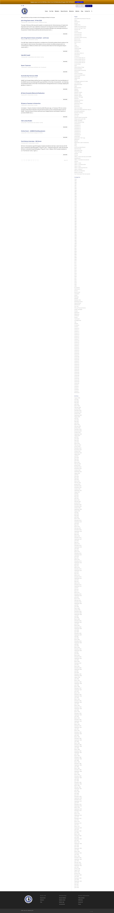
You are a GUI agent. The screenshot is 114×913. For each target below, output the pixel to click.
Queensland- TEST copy (79, 138)
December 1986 (77, 757)
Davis (75, 65)
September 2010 (78, 595)
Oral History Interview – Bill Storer (31, 141)
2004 (75, 251)
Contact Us (76, 56)
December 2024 (77, 429)
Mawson (76, 89)
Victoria (76, 155)
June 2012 (76, 580)
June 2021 (76, 495)
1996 (75, 238)
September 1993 (78, 715)
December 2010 (77, 594)
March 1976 (77, 807)
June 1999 (76, 678)
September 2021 (78, 490)
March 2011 (77, 592)
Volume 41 (76, 377)
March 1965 (77, 851)
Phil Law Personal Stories (80, 308)
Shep (37, 39)
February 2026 (77, 407)
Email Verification (78, 68)
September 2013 (78, 570)
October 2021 (77, 489)
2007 (75, 256)
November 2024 (78, 431)
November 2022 (78, 468)
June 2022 (76, 476)
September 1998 (78, 683)
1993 (75, 234)
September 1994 (78, 708)
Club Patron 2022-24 (79, 53)
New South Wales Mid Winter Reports (82, 109)
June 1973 (76, 817)
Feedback (76, 72)
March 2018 (77, 536)
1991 (75, 231)
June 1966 (76, 845)
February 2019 (77, 528)
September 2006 (78, 628)
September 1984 (78, 771)
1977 (75, 210)
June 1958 (76, 879)
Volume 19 (76, 342)
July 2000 (76, 671)
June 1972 (76, 820)
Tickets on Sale (107, 23)
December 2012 (77, 576)
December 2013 (77, 569)
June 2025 (76, 420)
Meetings (76, 90)
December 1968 (77, 835)
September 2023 (78, 452)
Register (76, 141)
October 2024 (77, 432)
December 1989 (77, 738)
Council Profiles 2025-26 (79, 62)
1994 (75, 235)
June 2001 (76, 664)
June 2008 (76, 617)
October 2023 (77, 451)
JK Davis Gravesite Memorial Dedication (33, 93)
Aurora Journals (78, 34)
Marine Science (77, 87)
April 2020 (76, 517)
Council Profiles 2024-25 (79, 61)
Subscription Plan (78, 150)
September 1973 (78, 815)
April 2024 (76, 442)
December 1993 (77, 713)
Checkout (76, 46)
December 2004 (77, 641)
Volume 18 (76, 341)
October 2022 (77, 470)
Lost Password (77, 83)
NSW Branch (36, 67)
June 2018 (76, 533)
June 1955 (76, 882)
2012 (75, 264)
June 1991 (76, 729)
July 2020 (76, 512)
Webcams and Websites (79, 170)
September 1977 (78, 801)
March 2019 (77, 526)
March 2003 (77, 655)
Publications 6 (77, 131)
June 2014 (76, 564)
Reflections (76, 139)
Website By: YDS (30, 910)
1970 (75, 199)
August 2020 (77, 511)
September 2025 (78, 415)
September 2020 (78, 509)
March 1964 (77, 856)
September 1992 (78, 721)
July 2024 (76, 437)
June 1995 (76, 704)
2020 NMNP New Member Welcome (82, 18)
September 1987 (78, 752)
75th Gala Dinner (108, 13)
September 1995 (78, 702)
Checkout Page (77, 48)
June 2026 (76, 401)
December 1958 (77, 878)
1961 (75, 185)
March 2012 (77, 583)
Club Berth (76, 50)
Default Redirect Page (79, 67)
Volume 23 (76, 348)
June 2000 (76, 672)
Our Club (76, 116)
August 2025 (77, 416)
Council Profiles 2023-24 (79, 59)
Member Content (78, 92)
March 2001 (77, 666)
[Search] (92, 11)
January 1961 (77, 873)
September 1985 (78, 765)
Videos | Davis (77, 166)
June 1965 (76, 849)
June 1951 (76, 886)
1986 (75, 223)
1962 (75, 187)
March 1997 (77, 693)
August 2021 (77, 492)
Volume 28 (76, 356)
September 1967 (78, 838)
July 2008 (76, 616)
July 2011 (76, 587)
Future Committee (78, 73)
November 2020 (78, 506)
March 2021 (77, 500)
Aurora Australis (78, 32)
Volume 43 (76, 380)
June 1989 (76, 741)
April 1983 (76, 780)
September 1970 (78, 828)
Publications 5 (77, 130)
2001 (75, 246)
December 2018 (77, 529)
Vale (35, 57)
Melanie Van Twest (43, 22)
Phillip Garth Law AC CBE (79, 119)
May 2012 (76, 581)
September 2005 (78, 635)
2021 (75, 278)
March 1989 (77, 743)
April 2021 (76, 498)
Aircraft (76, 23)
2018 (75, 273)
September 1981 (78, 788)
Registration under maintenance (81, 142)
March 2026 (77, 405)
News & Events (31, 22)
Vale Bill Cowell (25, 55)
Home (75, 79)
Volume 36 (76, 369)
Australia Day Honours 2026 (29, 76)
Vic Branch (36, 22)
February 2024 (77, 445)
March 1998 (77, 686)
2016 (75, 270)
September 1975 (78, 809)
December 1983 (77, 776)
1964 (75, 190)
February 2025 (77, 426)
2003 (75, 249)
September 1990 (78, 733)
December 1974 (77, 810)
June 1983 (76, 779)
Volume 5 (76, 384)
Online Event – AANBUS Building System (33, 131)
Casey (75, 45)
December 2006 (77, 627)
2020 (75, 276)
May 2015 (76, 558)
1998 (75, 242)
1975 (75, 207)
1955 (75, 180)
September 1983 (78, 777)
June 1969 (76, 832)
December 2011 (77, 584)
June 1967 (76, 840)
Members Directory (78, 100)
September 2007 (78, 622)
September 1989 (78, 740)
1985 (75, 221)
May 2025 (76, 421)
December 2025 (77, 410)
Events (75, 295)
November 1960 (78, 875)
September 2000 (78, 669)
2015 (75, 268)
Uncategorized (36, 132)
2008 (75, 257)
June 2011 (76, 589)
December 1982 (77, 782)
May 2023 (76, 459)
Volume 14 (76, 334)
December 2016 (77, 545)
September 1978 (78, 798)
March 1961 (77, 871)
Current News (77, 64)
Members (76, 98)
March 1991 (77, 730)
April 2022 (76, 479)
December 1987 (77, 751)
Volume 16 (76, 337)
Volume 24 (76, 350)
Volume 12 (76, 331)
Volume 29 (76, 358)
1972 (75, 202)
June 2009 (76, 606)
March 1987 (77, 755)
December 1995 (77, 700)
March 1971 (77, 826)
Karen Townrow (26, 65)
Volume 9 (76, 391)
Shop (75, 145)
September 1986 (78, 759)
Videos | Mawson (78, 169)
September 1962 (78, 865)
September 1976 (78, 806)
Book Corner (77, 39)
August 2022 (77, 473)
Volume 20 (76, 344)
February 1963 (77, 862)
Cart (75, 43)
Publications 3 (77, 127)
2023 (75, 281)
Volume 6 (76, 386)
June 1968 (76, 837)
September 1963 (78, 859)
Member (76, 298)
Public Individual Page (79, 122)
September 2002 (78, 658)
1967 (75, 195)
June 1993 (76, 716)
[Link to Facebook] (21, 6)
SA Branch (76, 315)
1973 (75, 204)
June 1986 (76, 760)
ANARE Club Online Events (80, 26)
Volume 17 (76, 339)
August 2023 (77, 454)
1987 (75, 224)
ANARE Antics (77, 24)
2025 (75, 284)
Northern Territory (78, 112)
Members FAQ (77, 300)
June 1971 (76, 824)
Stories (76, 317)
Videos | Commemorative (80, 164)
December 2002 (77, 656)
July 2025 (76, 418)
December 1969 (77, 831)
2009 (75, 259)
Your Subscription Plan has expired (82, 174)
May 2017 (76, 542)
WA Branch (76, 392)
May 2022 (76, 478)
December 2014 (77, 561)
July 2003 (76, 652)
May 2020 (76, 515)
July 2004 (76, 644)
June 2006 (76, 630)
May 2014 (76, 565)
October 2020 (77, 507)
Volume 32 (76, 362)
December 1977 (77, 799)
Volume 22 (76, 347)
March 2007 (77, 625)
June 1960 (76, 876)
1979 (75, 213)
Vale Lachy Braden (26, 121)
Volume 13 (76, 333)
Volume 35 (76, 367)
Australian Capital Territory (80, 37)
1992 (75, 232)
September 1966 (78, 843)
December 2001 (77, 663)
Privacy (79, 904)
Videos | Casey (77, 163)
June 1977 (76, 802)
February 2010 (77, 600)
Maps (75, 86)
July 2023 (76, 456)
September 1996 (78, 696)
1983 (75, 218)
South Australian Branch (79, 147)
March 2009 (77, 608)
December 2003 (77, 649)
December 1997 (77, 688)
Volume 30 (76, 359)
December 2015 (77, 553)
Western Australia (78, 172)
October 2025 (77, 413)
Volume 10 (76, 328)
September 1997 (78, 689)
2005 (75, 253)
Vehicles (76, 153)
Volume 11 (76, 330)
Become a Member (80, 5)
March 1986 (77, 762)
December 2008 (77, 611)
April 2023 (76, 460)
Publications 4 (77, 128)
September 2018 (78, 531)
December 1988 (77, 744)
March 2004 (77, 647)
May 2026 (76, 402)
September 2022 (78, 471)
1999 (75, 243)
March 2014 (77, 567)
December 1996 (77, 694)
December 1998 (77, 682)
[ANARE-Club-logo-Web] (24, 11)
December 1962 (77, 864)
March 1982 (77, 785)
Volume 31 (76, 361)
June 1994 (76, 710)
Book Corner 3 (77, 42)
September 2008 (78, 614)
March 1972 (77, 821)
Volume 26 (76, 353)
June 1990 (76, 735)
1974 (75, 206)
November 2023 (78, 449)
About (75, 20)
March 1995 (77, 705)
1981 (75, 215)
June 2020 (76, 514)
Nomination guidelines (79, 111)
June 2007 (76, 624)
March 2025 (77, 424)
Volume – (76, 326)
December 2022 (77, 467)
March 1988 (77, 749)
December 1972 (77, 818)
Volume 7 (76, 388)
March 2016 (77, 551)
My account (77, 105)
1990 (75, 229)
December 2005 (77, 633)
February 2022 (77, 482)
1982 (75, 217)
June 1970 (76, 829)
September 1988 (78, 746)
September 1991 (78, 727)
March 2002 (77, 661)
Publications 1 (77, 123)
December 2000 (77, 667)
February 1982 (77, 787)
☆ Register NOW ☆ (79, 2)
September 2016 (78, 547)
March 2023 (77, 462)
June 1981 (76, 790)
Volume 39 (76, 373)
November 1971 (78, 823)
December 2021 (77, 485)
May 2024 (76, 440)
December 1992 (77, 719)
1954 (75, 179)
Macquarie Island (78, 84)
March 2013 (77, 575)
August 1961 (77, 870)
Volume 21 (76, 345)
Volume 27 (76, 355)
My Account (77, 106)
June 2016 (76, 548)
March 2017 (77, 544)
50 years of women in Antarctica (30, 103)
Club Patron (77, 51)
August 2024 (77, 435)
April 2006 (76, 631)
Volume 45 (76, 383)
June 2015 (76, 556)
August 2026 (77, 398)
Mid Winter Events (78, 103)
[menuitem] (80, 6)
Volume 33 (76, 364)
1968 (75, 196)
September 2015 (78, 555)
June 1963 (76, 860)
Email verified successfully (80, 70)
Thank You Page (78, 152)
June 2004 (76, 645)
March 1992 (77, 724)
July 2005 (76, 636)
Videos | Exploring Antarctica (80, 167)
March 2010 (77, 598)
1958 (75, 182)
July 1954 (76, 884)
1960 (75, 184)
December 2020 (77, 504)
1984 (75, 220)
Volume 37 (76, 370)
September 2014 (78, 562)
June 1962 (76, 867)
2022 (75, 279)
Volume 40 (76, 375)
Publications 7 (77, 133)
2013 (75, 265)
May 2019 (76, 525)
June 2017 (76, 540)
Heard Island (77, 76)
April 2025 (76, 423)
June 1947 (76, 887)
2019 (75, 275)
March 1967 (77, 842)
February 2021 (77, 501)
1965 (75, 191)
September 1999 (78, 675)
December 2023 (77, 448)
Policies (76, 311)
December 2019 (77, 520)
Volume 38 (76, 372)
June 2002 (76, 660)
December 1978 (77, 796)
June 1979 (76, 795)
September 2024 (78, 434)
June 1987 (76, 754)
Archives (76, 31)
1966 (75, 193)
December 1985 (77, 763)
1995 (75, 237)
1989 (75, 228)
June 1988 (76, 748)
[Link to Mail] (23, 6)
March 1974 (77, 813)
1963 (75, 188)
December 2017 (77, 537)
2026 (75, 286)
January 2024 (77, 446)
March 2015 (77, 559)
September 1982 (78, 784)
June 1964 (76, 854)
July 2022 (76, 474)
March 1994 (77, 711)
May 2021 (76, 496)
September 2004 (78, 642)
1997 (75, 240)
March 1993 (77, 718)
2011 (75, 262)
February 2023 (77, 463)
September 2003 (78, 650)
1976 (75, 209)
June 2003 (76, 653)
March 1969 (77, 834)
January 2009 (77, 609)
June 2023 (76, 457)
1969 (75, 198)
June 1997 (76, 691)
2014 (75, 267)
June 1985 (76, 766)
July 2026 (76, 399)
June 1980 (76, 793)
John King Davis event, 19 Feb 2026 (31, 20)
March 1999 (77, 680)
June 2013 (76, 572)
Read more (65, 33)
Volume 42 (76, 378)
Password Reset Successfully (80, 117)
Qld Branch (76, 312)
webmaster (44, 67)
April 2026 (76, 404)
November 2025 (78, 412)
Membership (77, 101)
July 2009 (76, 605)
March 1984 (77, 774)
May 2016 (76, 550)
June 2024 (76, 438)
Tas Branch (77, 319)
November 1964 (78, 853)
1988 (75, 226)
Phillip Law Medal (78, 120)
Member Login (89, 5)
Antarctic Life (77, 29)
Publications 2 (77, 125)
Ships (75, 144)
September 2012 (78, 578)
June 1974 (76, 812)
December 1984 (77, 769)
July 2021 (76, 493)
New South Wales (78, 108)
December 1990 (77, 732)
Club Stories (77, 54)
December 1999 (77, 674)
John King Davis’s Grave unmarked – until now (35, 38)
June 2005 (76, 638)
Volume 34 (76, 366)
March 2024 (77, 443)
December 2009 (77, 602)
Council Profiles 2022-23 (79, 57)
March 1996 (77, 699)
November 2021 (78, 487)
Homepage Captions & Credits (81, 81)
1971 (75, 201)
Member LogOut (78, 95)
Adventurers (77, 21)
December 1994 (77, 707)
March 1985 (77, 768)
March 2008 (77, 619)
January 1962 (77, 868)
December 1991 (77, 726)
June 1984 (76, 773)
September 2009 (78, 603)
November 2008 (78, 613)
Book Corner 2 (77, 40)
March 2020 (77, 518)
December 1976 (77, 804)
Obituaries (76, 114)
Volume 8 (76, 389)
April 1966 (76, 846)
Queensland (77, 136)
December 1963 (77, 857)
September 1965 (78, 848)
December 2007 (77, 620)
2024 (75, 282)
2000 (75, 245)
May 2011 (76, 591)
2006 (75, 254)
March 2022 (77, 481)
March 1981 (77, 791)
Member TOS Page (78, 97)
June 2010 (76, 597)
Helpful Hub (77, 78)
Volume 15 (76, 336)
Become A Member (62, 897)
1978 (75, 212)
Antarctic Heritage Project (80, 28)
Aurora (76, 290)
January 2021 (77, 503)
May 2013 (76, 573)
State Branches (77, 148)
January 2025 (77, 427)
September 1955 (78, 881)
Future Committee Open (79, 75)
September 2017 (78, 539)
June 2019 (76, 523)
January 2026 (77, 409)
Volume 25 (76, 352)
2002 (75, 248)
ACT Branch (77, 287)
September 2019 (78, 522)
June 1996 (76, 697)
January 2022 (77, 484)
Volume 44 (76, 381)
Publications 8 (77, 134)
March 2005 (77, 639)
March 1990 (77, 737)
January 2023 (77, 465)
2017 (75, 271)
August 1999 (77, 677)
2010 (75, 260)
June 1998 (76, 685)
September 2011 (78, 586)
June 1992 (76, 722)
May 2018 (76, 534)
